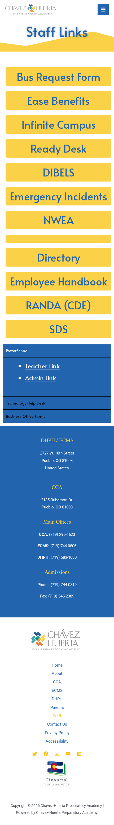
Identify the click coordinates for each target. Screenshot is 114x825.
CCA (57, 682)
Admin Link (40, 377)
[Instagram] (57, 753)
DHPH (57, 699)
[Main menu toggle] (103, 9)
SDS (58, 329)
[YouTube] (68, 753)
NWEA (58, 220)
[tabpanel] (57, 376)
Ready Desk (58, 148)
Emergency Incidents (58, 196)
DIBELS (58, 172)
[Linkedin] (79, 753)
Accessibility (57, 741)
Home (57, 665)
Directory (58, 257)
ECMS (57, 690)
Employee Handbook (58, 281)
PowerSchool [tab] (17, 350)
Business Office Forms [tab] (25, 416)
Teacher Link (42, 365)
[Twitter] (34, 753)
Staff (57, 716)
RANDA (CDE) (58, 305)
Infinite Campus (58, 124)
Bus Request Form (58, 76)
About (57, 673)
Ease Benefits (58, 100)
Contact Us (57, 724)
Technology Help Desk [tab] (25, 403)
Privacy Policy (57, 732)
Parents (57, 707)
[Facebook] (45, 753)
